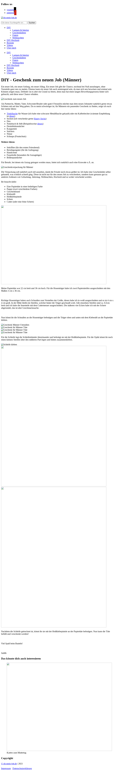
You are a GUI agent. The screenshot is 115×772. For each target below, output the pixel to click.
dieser (11, 116)
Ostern (15, 35)
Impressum (6, 768)
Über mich (11, 48)
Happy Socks (40, 118)
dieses (40, 124)
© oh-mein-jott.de (9, 763)
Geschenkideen (19, 32)
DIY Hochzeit (13, 40)
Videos (10, 45)
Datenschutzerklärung (22, 768)
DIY (9, 27)
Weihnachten (18, 38)
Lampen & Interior (20, 30)
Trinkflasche (12, 113)
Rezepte (10, 43)
